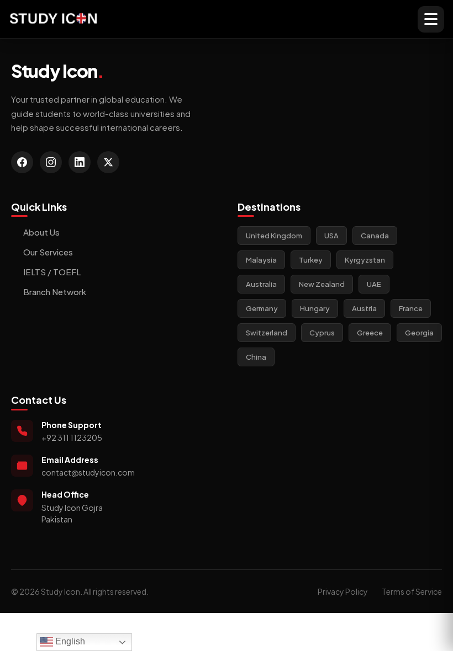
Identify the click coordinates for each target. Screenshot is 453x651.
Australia (261, 284)
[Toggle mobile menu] (431, 19)
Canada (375, 235)
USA (331, 235)
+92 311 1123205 (71, 437)
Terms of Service (412, 591)
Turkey (311, 259)
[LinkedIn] (80, 162)
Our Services (48, 252)
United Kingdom (274, 235)
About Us (41, 232)
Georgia (419, 332)
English (69, 641)
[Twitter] (108, 162)
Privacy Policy (343, 591)
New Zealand (322, 284)
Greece (370, 332)
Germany (262, 308)
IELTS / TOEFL (52, 271)
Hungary (315, 308)
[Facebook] (22, 162)
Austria (364, 308)
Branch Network (54, 291)
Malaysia (261, 259)
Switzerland (266, 332)
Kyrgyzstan (365, 259)
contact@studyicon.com (88, 472)
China (256, 357)
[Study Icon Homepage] (53, 19)
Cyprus (322, 332)
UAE (374, 284)
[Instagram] (51, 162)
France (411, 308)
